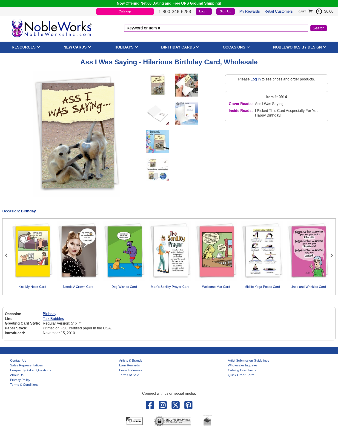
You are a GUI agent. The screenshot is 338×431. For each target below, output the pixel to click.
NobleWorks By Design (297, 47)
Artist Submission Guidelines (248, 360)
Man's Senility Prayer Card (170, 286)
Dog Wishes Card (124, 286)
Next (329, 255)
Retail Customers (278, 11)
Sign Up (225, 11)
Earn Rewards (129, 365)
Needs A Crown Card (78, 286)
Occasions (234, 47)
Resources (24, 47)
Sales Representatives (26, 365)
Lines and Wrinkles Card (308, 286)
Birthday (28, 211)
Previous (8, 255)
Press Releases (130, 370)
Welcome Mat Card (216, 286)
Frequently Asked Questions (30, 370)
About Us (16, 375)
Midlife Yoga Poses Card (262, 286)
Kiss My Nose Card (32, 286)
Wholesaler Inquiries (243, 365)
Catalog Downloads (242, 370)
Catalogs (125, 11)
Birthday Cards (178, 47)
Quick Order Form (241, 375)
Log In (203, 11)
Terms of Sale (129, 375)
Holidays (124, 47)
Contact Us (18, 360)
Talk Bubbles (53, 319)
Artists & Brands (130, 360)
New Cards (75, 47)
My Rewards (249, 11)
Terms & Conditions (24, 384)
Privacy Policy (20, 380)
